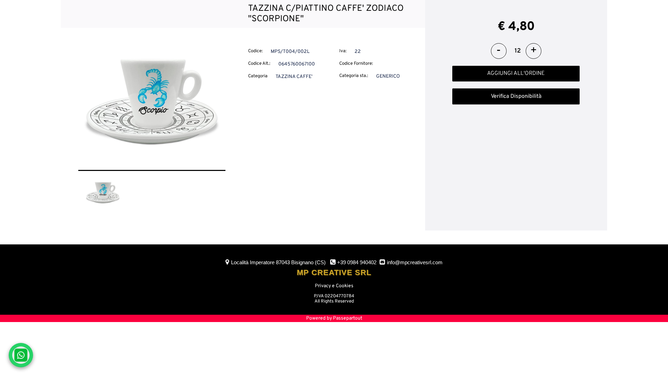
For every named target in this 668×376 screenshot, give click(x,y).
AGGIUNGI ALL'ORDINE (516, 73)
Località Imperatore (278, 262)
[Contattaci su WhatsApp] (21, 355)
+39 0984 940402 (356, 262)
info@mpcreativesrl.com (415, 262)
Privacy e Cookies (334, 286)
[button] (152, 100)
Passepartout (347, 318)
